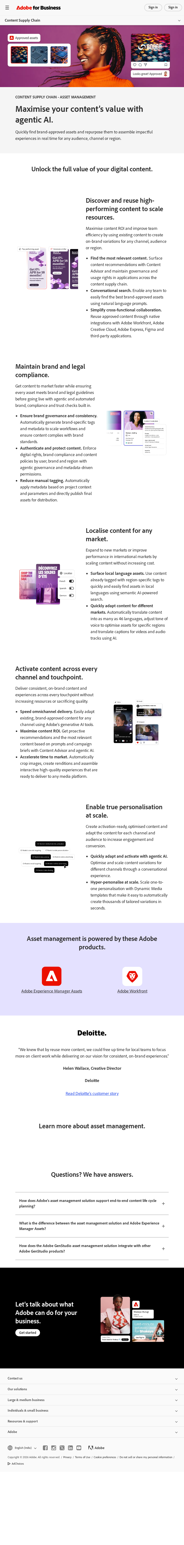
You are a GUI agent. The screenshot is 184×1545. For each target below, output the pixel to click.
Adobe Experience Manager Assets (51, 991)
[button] (22, 1448)
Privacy (67, 1457)
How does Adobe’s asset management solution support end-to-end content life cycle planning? (87, 1203)
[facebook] (45, 1447)
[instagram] (53, 1447)
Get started (27, 1333)
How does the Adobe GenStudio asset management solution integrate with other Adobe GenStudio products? (85, 1248)
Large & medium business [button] (26, 1400)
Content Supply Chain (22, 20)
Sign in (153, 7)
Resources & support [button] (23, 1421)
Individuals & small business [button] (28, 1410)
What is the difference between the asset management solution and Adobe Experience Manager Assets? (89, 1226)
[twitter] (62, 1447)
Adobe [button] (12, 1432)
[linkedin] (70, 1447)
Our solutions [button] (17, 1389)
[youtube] (78, 1447)
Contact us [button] (15, 1378)
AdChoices (18, 1463)
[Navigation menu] (7, 7)
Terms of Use (82, 1457)
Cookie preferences (105, 1457)
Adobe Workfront (132, 991)
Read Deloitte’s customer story (92, 1093)
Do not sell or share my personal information (146, 1457)
